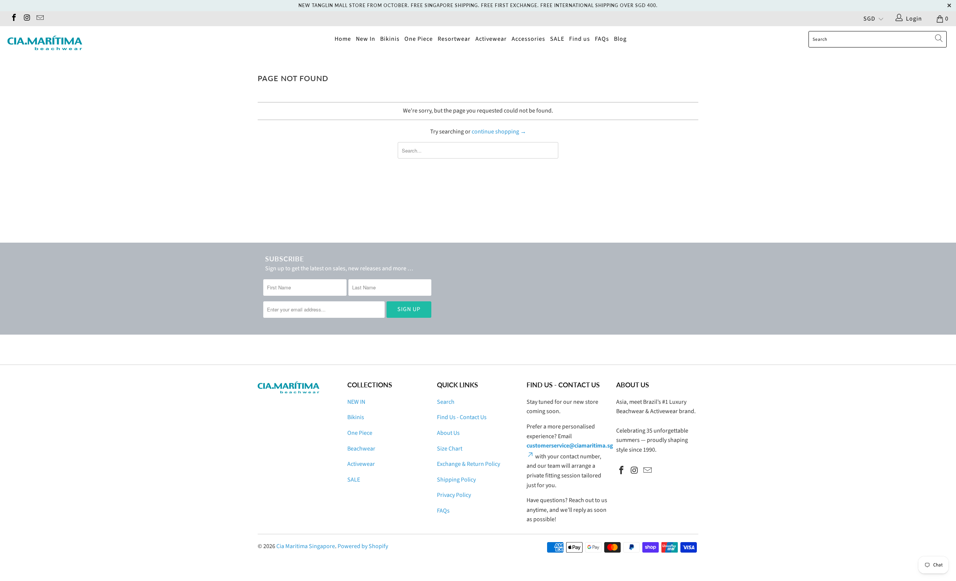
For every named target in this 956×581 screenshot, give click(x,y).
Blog (620, 39)
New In (365, 39)
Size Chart (449, 449)
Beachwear (361, 449)
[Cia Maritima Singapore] (80, 43)
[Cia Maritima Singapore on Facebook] (13, 19)
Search (445, 402)
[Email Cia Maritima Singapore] (39, 19)
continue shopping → (499, 131)
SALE (557, 39)
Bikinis (390, 39)
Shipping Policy (456, 480)
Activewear (491, 39)
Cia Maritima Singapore (305, 546)
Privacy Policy (454, 495)
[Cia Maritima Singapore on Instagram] (26, 19)
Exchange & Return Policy (468, 464)
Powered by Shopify (363, 546)
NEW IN (356, 402)
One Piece (418, 39)
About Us (448, 433)
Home (343, 39)
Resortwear (454, 39)
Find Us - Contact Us (462, 417)
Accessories (528, 39)
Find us (579, 39)
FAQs (602, 39)
